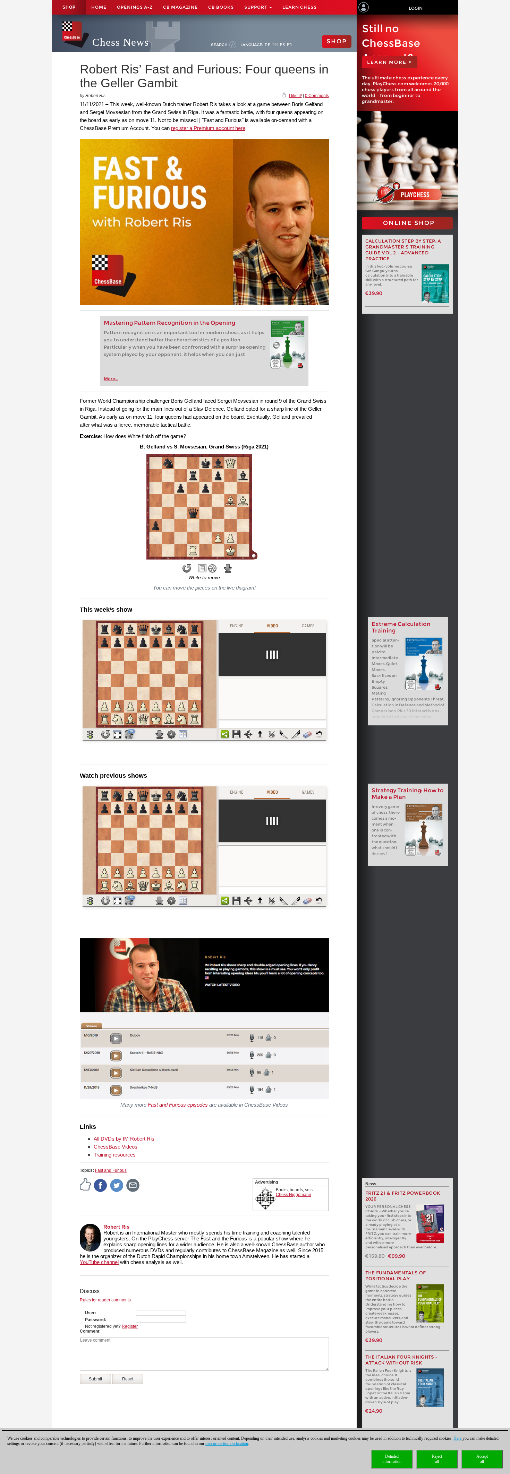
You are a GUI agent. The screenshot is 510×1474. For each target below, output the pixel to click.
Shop (69, 7)
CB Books (221, 7)
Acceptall (482, 1459)
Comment (89, 1331)
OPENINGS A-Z (135, 7)
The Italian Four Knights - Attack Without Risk (401, 1360)
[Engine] (212, 568)
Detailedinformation (391, 1459)
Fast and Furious (111, 1170)
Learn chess (299, 7)
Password (95, 1319)
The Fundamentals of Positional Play (395, 1276)
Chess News (120, 42)
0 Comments (317, 95)
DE (268, 45)
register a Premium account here (208, 128)
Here (457, 1438)
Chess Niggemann (293, 1194)
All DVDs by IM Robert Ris (124, 1139)
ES (282, 45)
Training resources (115, 1155)
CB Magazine (180, 7)
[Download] (228, 568)
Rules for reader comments (105, 1300)
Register (130, 1326)
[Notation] (202, 568)
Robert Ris (116, 1227)
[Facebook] (100, 1185)
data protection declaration (226, 1443)
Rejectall (437, 1459)
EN (275, 45)
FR (289, 45)
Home (99, 7)
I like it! (295, 95)
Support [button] (256, 7)
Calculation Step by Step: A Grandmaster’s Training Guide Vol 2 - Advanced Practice (403, 250)
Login (416, 8)
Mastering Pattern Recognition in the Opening (169, 323)
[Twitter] (117, 1185)
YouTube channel (99, 1262)
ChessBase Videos (115, 1147)
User (90, 1312)
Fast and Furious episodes (178, 1105)
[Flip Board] (186, 568)
